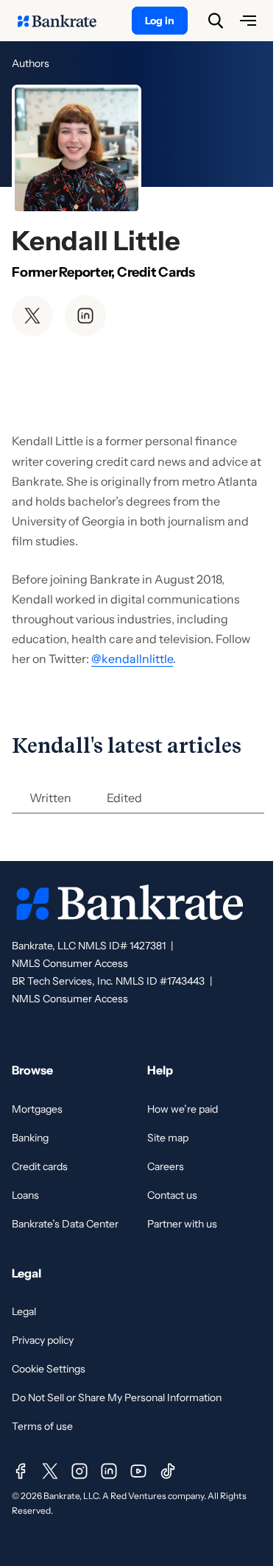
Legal (24, 1311)
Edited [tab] (124, 797)
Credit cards (40, 1166)
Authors (30, 63)
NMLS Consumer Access (70, 963)
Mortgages (37, 1109)
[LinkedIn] (109, 1471)
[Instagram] (79, 1471)
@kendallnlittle (132, 658)
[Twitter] (50, 1471)
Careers (165, 1166)
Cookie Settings (48, 1368)
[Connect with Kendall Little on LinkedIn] (85, 315)
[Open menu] (248, 20)
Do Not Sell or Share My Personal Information (117, 1397)
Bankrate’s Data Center (65, 1223)
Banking (30, 1137)
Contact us (172, 1195)
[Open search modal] (215, 20)
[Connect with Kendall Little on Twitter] (32, 315)
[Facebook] (20, 1471)
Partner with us (182, 1223)
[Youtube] (138, 1471)
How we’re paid (182, 1109)
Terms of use (42, 1426)
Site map (167, 1137)
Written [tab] (50, 797)
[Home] (65, 20)
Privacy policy (43, 1340)
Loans (25, 1195)
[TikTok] (168, 1471)
